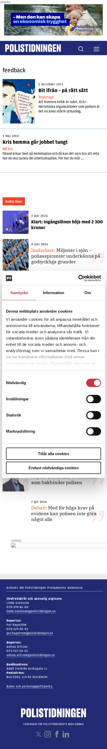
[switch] (93, 399)
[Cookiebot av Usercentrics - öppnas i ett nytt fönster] (78, 278)
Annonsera (75, 588)
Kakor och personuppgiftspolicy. (30, 686)
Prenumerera (56, 588)
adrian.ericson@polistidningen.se (30, 655)
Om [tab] (87, 292)
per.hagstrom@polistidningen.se (29, 633)
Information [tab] (53, 292)
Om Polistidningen (32, 588)
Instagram (47, 734)
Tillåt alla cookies (53, 453)
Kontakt (12, 588)
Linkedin (66, 734)
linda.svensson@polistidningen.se (31, 611)
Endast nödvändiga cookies (54, 468)
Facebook (57, 734)
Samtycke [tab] (19, 292)
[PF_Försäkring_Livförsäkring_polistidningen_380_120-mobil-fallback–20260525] (53, 19)
